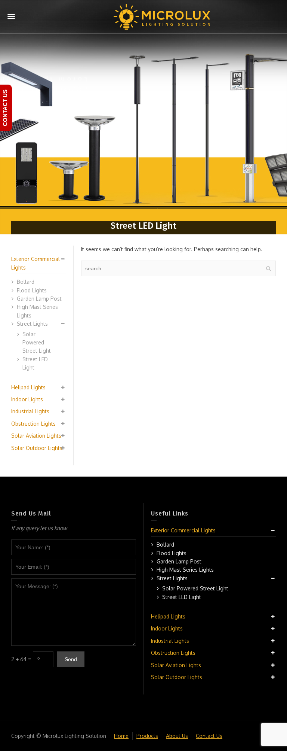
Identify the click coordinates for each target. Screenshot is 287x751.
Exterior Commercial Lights (183, 530)
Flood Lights (32, 290)
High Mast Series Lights (185, 569)
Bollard (25, 282)
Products (147, 736)
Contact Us (209, 736)
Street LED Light (181, 597)
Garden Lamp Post (39, 298)
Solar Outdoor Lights (36, 448)
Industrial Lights (30, 411)
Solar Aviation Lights (36, 435)
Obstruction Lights (33, 423)
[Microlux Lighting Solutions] (162, 16)
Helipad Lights (28, 387)
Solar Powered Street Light (36, 342)
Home (121, 736)
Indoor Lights (27, 399)
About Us (177, 736)
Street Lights (32, 323)
